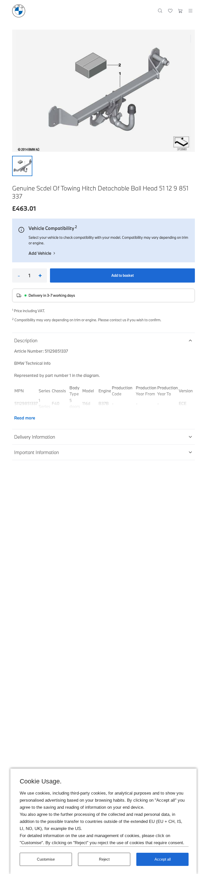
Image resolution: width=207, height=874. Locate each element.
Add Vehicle (40, 253)
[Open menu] (190, 10)
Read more (24, 417)
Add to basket (122, 275)
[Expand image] (103, 91)
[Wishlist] (170, 10)
